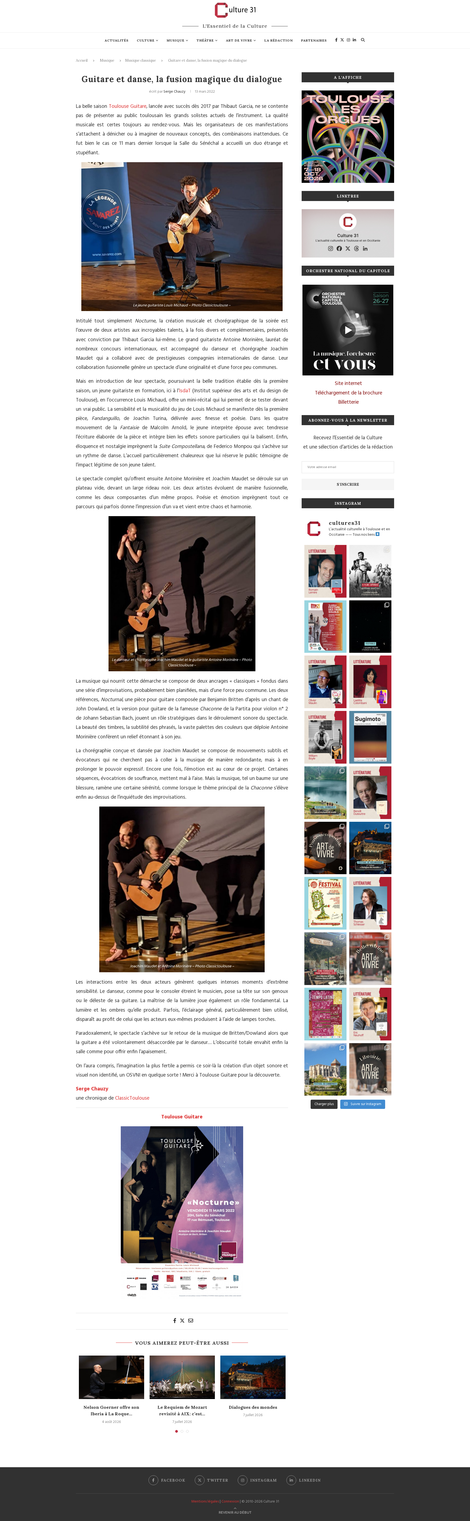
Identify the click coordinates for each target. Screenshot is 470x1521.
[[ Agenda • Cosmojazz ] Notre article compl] (325, 792)
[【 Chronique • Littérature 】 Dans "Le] (370, 903)
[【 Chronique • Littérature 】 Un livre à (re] (370, 792)
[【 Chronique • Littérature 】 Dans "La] (325, 682)
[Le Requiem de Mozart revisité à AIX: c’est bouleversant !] (182, 1377)
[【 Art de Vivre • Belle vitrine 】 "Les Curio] (370, 958)
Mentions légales (205, 1501)
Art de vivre (239, 40)
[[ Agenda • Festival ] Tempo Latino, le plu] (325, 1014)
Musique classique (140, 60)
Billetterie (348, 402)
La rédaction (278, 40)
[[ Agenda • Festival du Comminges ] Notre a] (325, 1069)
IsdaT (185, 391)
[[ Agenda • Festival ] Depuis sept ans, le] (325, 626)
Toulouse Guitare (127, 106)
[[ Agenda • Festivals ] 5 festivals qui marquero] (370, 626)
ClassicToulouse (132, 1098)
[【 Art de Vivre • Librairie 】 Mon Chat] (370, 1069)
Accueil (82, 60)
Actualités (117, 40)
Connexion (230, 1501)
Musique (175, 40)
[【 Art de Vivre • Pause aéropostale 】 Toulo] (325, 848)
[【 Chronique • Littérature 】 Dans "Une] (325, 737)
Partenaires (314, 40)
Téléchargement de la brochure (348, 393)
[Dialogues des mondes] (253, 1377)
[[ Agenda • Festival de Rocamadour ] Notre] (370, 848)
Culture (145, 40)
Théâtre (205, 40)
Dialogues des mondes (253, 1407)
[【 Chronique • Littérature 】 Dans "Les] (370, 1014)
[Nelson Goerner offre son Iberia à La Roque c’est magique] (111, 1377)
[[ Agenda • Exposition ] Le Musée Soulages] (370, 737)
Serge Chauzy (174, 92)
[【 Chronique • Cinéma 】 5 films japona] (370, 571)
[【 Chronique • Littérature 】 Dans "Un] (370, 682)
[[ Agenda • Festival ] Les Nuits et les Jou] (325, 903)
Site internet (348, 384)
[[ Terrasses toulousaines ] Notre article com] (325, 958)
